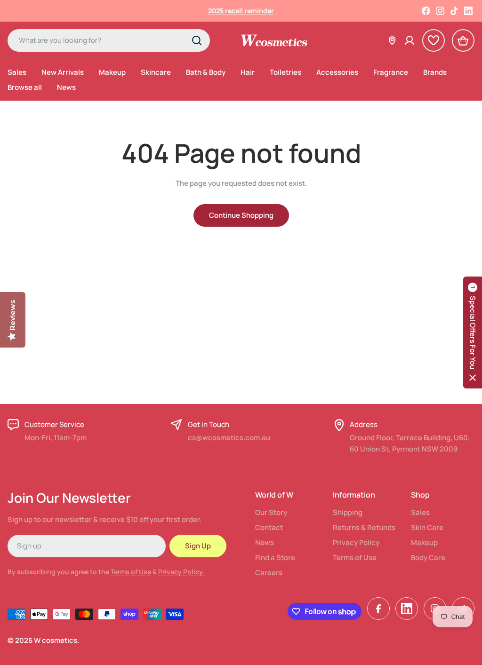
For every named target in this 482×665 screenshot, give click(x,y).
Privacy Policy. (181, 571)
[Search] (196, 40)
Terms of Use (131, 571)
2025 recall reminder (241, 10)
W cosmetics (55, 640)
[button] (472, 332)
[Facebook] (426, 11)
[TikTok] (454, 11)
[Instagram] (440, 11)
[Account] (409, 40)
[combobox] (109, 40)
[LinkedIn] (468, 11)
